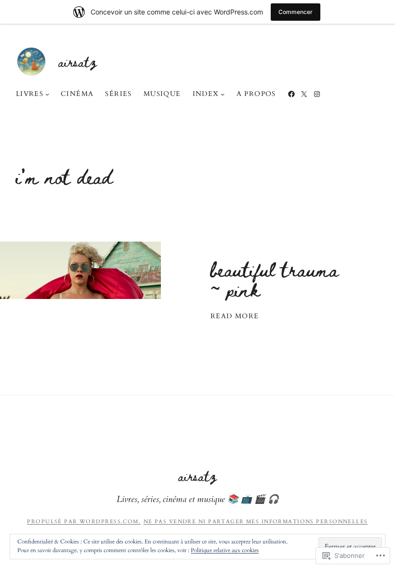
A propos (256, 93)
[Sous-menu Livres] (47, 94)
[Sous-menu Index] (222, 94)
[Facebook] (291, 94)
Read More (235, 316)
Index (206, 93)
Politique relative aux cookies (225, 550)
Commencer (295, 11)
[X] (304, 94)
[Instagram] (317, 94)
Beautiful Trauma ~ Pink (275, 279)
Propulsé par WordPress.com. (84, 521)
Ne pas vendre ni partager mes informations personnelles (256, 521)
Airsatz (77, 61)
